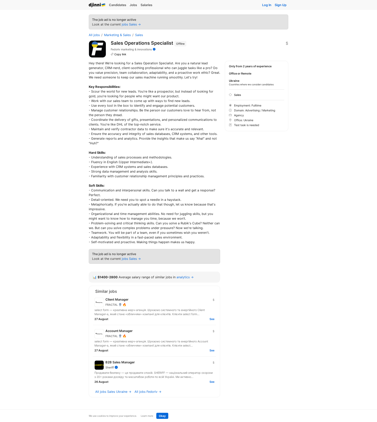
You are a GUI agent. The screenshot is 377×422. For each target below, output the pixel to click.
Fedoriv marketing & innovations (131, 49)
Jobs (133, 5)
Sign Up (280, 5)
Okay (162, 415)
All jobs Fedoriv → (148, 392)
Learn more (147, 415)
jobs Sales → (131, 24)
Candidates (117, 5)
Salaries (146, 5)
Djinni (97, 5)
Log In (266, 5)
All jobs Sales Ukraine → (113, 392)
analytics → (185, 277)
